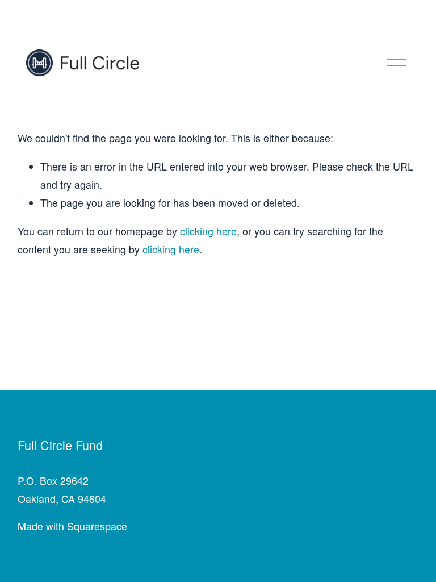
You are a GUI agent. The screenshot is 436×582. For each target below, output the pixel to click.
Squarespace (97, 526)
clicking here (208, 231)
